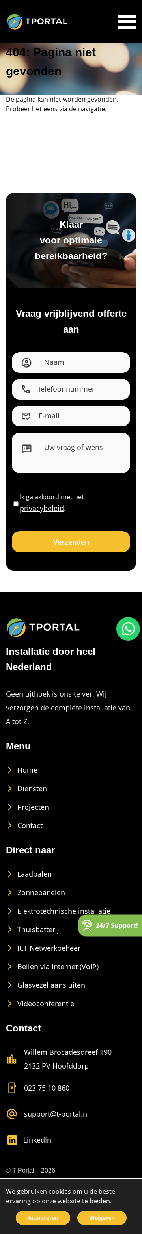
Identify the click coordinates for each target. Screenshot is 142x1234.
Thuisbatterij (38, 929)
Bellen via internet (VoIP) (58, 966)
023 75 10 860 (46, 1088)
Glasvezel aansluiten (51, 985)
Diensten (32, 788)
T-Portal (23, 1170)
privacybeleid (42, 508)
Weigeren (102, 1217)
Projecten (33, 807)
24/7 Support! (117, 925)
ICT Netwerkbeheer (48, 948)
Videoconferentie (45, 1003)
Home (27, 770)
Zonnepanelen (41, 892)
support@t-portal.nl (56, 1114)
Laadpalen (34, 874)
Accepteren (43, 1217)
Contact (30, 825)
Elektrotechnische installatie (63, 911)
